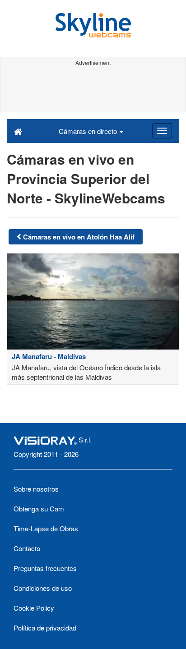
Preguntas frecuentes (45, 568)
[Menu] (162, 130)
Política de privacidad (45, 627)
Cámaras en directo (89, 131)
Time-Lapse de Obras (46, 528)
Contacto (27, 548)
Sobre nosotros (36, 488)
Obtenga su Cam (39, 508)
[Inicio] (18, 131)
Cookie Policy (34, 607)
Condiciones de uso (43, 588)
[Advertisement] (93, 89)
